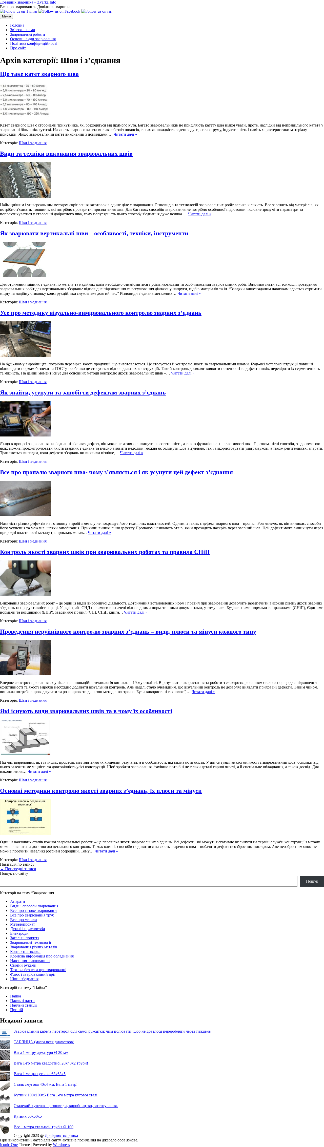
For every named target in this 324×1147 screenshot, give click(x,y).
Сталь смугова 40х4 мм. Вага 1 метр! (45, 1084)
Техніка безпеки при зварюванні (38, 970)
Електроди (19, 933)
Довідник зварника (61, 1135)
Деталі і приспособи (27, 929)
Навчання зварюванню (30, 960)
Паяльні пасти (22, 1000)
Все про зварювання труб (32, 915)
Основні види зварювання (33, 39)
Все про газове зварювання (33, 910)
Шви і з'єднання (33, 143)
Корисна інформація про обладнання (42, 956)
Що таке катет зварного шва (39, 74)
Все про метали (23, 919)
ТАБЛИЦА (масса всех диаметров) (44, 1042)
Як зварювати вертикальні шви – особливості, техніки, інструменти (94, 233)
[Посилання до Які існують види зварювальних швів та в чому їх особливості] (25, 754)
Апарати (17, 901)
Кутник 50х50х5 (28, 1116)
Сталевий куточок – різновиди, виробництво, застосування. (66, 1105)
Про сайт (18, 48)
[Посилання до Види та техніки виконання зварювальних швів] (25, 196)
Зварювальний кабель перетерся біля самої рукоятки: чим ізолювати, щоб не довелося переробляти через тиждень (112, 1031)
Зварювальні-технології (30, 942)
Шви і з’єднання (24, 979)
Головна (17, 25)
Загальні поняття (24, 938)
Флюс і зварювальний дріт (33, 974)
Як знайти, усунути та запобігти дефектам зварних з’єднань (83, 392)
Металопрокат (22, 924)
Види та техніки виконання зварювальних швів (66, 153)
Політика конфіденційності (33, 43)
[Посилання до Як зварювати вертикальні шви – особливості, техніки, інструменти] (25, 276)
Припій (16, 1010)
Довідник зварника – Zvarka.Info (28, 2)
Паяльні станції (23, 1005)
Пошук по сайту (14, 873)
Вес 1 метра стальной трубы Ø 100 (43, 1127)
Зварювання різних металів (33, 947)
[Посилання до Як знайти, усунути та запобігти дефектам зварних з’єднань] (25, 435)
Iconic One (9, 1144)
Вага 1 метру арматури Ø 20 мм (41, 1052)
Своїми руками (23, 965)
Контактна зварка (25, 951)
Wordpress (61, 1144)
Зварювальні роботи (27, 34)
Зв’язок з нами (22, 30)
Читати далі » (125, 134)
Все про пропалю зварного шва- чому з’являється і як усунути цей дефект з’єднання (116, 472)
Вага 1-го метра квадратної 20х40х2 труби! (51, 1063)
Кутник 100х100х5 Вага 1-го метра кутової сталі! (56, 1095)
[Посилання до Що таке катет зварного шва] (25, 116)
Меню (6, 16)
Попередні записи (18, 869)
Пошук (312, 881)
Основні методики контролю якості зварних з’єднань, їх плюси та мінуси (101, 790)
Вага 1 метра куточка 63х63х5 (40, 1074)
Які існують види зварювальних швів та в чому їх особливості (86, 711)
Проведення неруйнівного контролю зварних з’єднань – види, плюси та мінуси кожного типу (128, 631)
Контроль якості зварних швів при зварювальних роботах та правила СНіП (105, 552)
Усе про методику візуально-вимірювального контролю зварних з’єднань (100, 312)
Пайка (15, 996)
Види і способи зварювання (34, 906)
